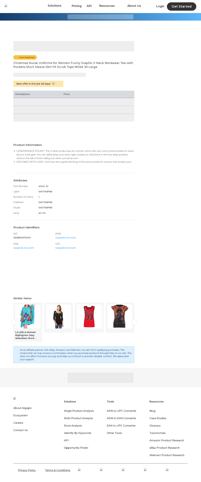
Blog (152, 410)
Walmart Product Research (166, 455)
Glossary (154, 425)
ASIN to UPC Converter (121, 410)
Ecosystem (20, 415)
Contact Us (20, 430)
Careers (18, 422)
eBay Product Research (164, 447)
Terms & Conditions (57, 470)
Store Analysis (73, 425)
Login (160, 6)
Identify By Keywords (77, 433)
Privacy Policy (27, 470)
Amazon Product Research (166, 440)
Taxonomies (157, 433)
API (89, 6)
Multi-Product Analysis (78, 418)
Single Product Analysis (79, 410)
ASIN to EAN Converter (121, 418)
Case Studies (157, 418)
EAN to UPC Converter (121, 425)
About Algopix (22, 408)
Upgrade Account (65, 237)
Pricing (77, 6)
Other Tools (114, 433)
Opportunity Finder (76, 447)
